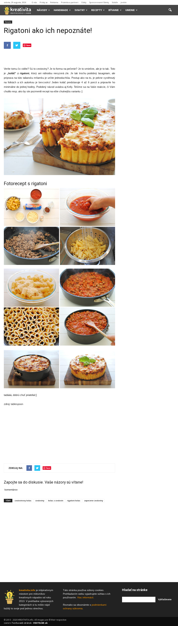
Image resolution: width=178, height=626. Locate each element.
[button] (170, 10)
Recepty (96, 10)
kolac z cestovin (55, 500)
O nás (34, 2)
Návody (42, 10)
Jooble (124, 2)
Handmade (61, 10)
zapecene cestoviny (93, 500)
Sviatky (80, 10)
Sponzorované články (99, 2)
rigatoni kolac (73, 500)
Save (28, 45)
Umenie (130, 10)
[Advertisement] (59, 57)
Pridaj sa (43, 2)
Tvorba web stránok (21, 622)
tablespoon (17, 404)
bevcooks (44, 82)
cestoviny (39, 500)
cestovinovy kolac (23, 500)
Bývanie (113, 10)
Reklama (54, 2)
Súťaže (115, 2)
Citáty (83, 2)
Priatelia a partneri (69, 2)
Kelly (69, 86)
